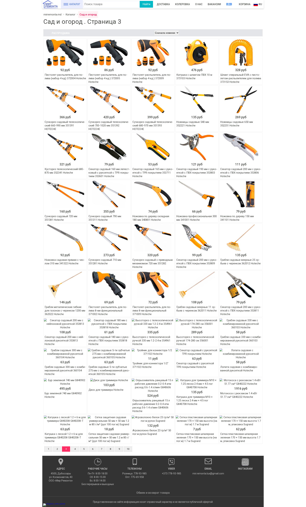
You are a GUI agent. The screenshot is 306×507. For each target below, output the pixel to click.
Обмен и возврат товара (153, 492)
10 (128, 449)
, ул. (61, 474)
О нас (198, 4)
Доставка (163, 4)
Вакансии (214, 4)
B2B (229, 4)
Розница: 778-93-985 (134, 473)
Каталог (74, 4)
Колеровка (182, 4)
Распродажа (61, 33)
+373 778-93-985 (171, 471)
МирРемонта (51, 5)
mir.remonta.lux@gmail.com (208, 471)
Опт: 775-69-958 (134, 477)
